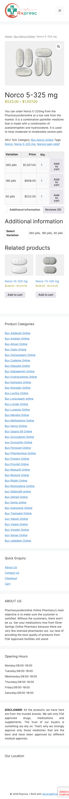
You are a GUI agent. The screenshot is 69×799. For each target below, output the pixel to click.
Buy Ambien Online (17, 338)
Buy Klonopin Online (17, 387)
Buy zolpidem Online (18, 540)
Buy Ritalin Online (16, 480)
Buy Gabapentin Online (19, 371)
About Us (11, 567)
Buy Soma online (15, 502)
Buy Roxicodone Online (19, 486)
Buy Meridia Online (17, 415)
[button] (58, 46)
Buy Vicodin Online (17, 529)
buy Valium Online (16, 518)
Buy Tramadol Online (18, 513)
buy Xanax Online (16, 535)
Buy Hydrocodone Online (21, 376)
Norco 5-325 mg (24, 144)
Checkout (11, 578)
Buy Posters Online (17, 458)
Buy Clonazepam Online (20, 355)
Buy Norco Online (24, 36)
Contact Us (12, 572)
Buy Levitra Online (16, 393)
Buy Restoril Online (17, 475)
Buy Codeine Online (17, 360)
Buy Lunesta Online (17, 409)
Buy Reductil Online (17, 469)
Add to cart (56, 166)
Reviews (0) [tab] (53, 209)
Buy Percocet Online (18, 447)
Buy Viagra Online (16, 524)
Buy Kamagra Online (18, 382)
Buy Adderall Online (17, 333)
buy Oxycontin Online (18, 442)
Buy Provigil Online (17, 464)
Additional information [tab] (25, 209)
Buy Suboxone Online (18, 508)
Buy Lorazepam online (19, 398)
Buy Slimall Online (16, 497)
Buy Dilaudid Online (17, 366)
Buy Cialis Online (15, 349)
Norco (9, 144)
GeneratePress (50, 793)
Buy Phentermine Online (20, 453)
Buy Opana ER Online (18, 431)
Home (8, 36)
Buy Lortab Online (16, 404)
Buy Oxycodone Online (19, 437)
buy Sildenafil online (18, 491)
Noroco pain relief (48, 144)
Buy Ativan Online (16, 344)
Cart (7, 583)
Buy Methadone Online (19, 420)
